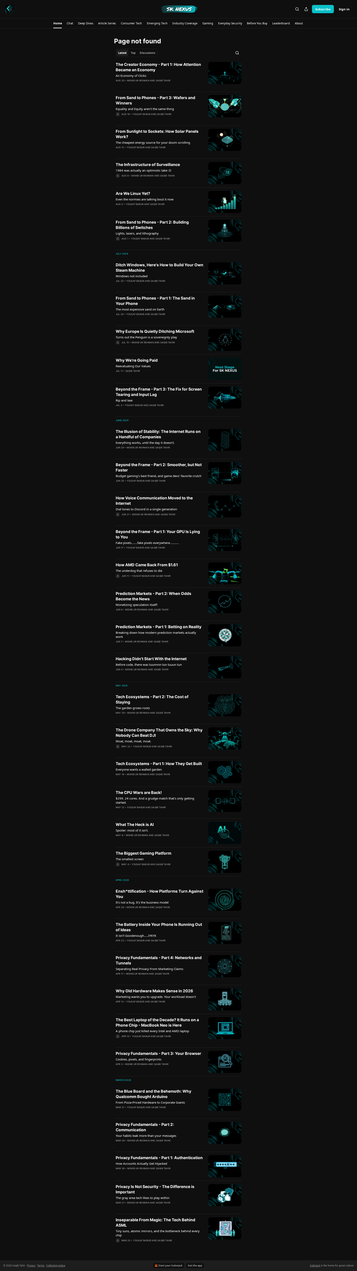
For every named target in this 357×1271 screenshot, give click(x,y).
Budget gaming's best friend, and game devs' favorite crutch (158, 476)
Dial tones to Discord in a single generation (146, 509)
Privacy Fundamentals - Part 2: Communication (145, 1127)
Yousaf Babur (141, 114)
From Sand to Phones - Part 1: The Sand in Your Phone (155, 301)
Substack (315, 1265)
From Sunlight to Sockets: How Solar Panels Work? (157, 134)
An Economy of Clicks (131, 75)
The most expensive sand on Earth (140, 309)
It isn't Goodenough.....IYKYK (136, 935)
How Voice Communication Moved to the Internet (154, 501)
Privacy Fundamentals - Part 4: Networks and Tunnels (159, 960)
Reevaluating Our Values (133, 366)
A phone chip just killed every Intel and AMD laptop (152, 1031)
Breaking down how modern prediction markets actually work (156, 634)
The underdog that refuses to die (139, 571)
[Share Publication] (306, 9)
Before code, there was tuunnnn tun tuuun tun (149, 664)
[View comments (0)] (146, 85)
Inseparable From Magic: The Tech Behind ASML (155, 1223)
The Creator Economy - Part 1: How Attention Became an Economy (158, 67)
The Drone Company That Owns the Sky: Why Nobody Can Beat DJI (159, 733)
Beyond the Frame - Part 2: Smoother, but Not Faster (159, 467)
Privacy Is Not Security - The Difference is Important (155, 1189)
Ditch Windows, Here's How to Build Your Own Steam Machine (159, 268)
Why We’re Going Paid (137, 360)
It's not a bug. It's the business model (142, 902)
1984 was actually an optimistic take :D (143, 170)
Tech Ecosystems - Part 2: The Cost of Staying (152, 699)
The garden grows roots (133, 708)
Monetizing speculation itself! (136, 605)
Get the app (195, 1265)
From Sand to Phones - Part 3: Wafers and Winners (155, 100)
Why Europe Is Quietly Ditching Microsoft (155, 331)
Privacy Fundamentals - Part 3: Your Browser (158, 1053)
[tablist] (137, 53)
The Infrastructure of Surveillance (148, 164)
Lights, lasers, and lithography (137, 233)
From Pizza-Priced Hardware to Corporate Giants (150, 1102)
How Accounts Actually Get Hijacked (141, 1163)
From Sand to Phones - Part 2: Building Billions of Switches (152, 225)
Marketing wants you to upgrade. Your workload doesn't (156, 997)
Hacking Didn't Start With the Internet (151, 658)
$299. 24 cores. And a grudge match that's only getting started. (155, 800)
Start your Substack (170, 1265)
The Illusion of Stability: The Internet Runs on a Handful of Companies (158, 434)
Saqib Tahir (163, 80)
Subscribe (323, 9)
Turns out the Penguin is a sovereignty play (146, 337)
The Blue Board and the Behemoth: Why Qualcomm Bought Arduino (153, 1094)
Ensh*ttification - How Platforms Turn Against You (159, 894)
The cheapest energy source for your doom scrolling (153, 142)
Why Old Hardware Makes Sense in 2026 (154, 991)
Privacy (31, 1265)
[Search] (297, 9)
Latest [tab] (122, 53)
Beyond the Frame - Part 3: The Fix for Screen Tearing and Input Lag (159, 392)
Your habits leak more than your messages (146, 1136)
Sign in (344, 9)
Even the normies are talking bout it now (145, 199)
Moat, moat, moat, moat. (133, 741)
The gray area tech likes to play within (142, 1198)
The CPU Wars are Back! (139, 792)
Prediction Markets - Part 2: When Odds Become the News (153, 596)
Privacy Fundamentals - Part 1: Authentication (159, 1157)
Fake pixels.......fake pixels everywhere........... (147, 543)
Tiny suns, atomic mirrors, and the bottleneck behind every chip (158, 1233)
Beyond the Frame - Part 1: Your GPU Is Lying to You (158, 534)
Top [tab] (133, 53)
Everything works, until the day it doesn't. (145, 443)
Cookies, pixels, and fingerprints (138, 1059)
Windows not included (132, 276)
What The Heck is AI (135, 824)
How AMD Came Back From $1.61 (147, 565)
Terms (40, 1265)
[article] (178, 75)
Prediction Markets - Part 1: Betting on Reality (158, 626)
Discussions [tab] (147, 53)
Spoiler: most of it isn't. (132, 830)
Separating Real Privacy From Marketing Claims (149, 969)
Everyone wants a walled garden (139, 769)
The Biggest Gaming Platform (143, 853)
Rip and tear (124, 400)
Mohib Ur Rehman (138, 80)
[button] (57, 23)
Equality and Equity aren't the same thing (145, 109)
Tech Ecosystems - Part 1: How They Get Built (159, 763)
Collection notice (55, 1265)
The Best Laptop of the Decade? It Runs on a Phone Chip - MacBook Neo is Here (157, 1023)
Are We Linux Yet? (133, 193)
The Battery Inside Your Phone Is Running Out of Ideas (159, 927)
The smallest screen (130, 859)
